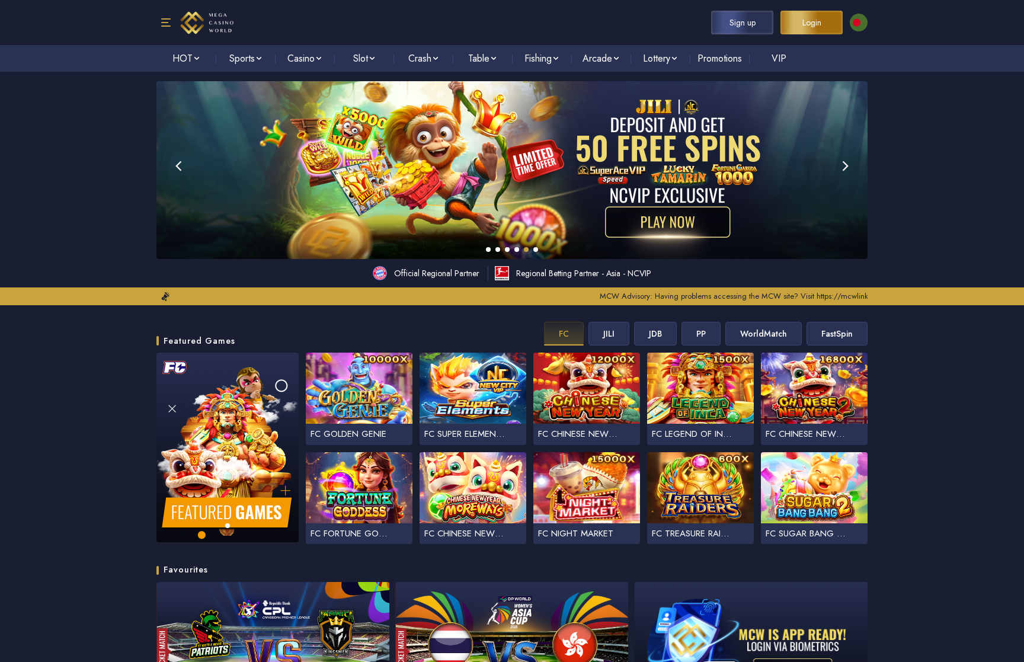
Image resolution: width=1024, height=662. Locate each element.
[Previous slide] (178, 165)
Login (811, 22)
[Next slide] (846, 165)
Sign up (742, 22)
